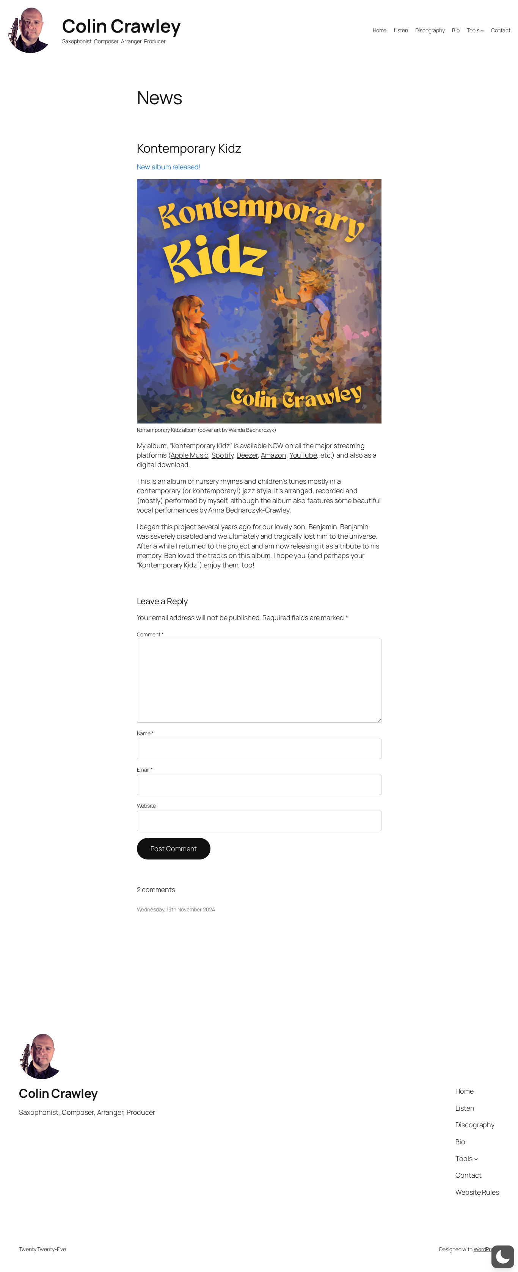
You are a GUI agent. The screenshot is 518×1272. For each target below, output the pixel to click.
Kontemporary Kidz (189, 148)
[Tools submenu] (481, 30)
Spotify (222, 454)
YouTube (303, 454)
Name (145, 733)
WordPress (486, 1249)
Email (145, 769)
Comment (150, 634)
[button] (502, 1256)
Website (146, 805)
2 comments (156, 889)
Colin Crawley (121, 25)
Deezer (247, 454)
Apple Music (189, 454)
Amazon (273, 454)
